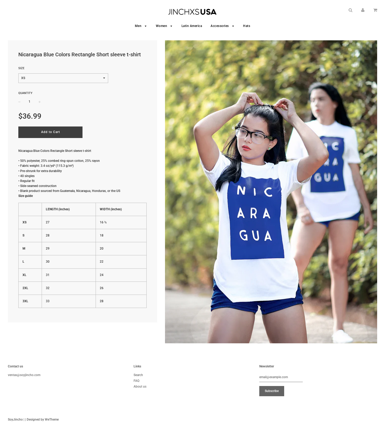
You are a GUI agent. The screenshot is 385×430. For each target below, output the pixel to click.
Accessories (220, 26)
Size (21, 68)
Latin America (192, 26)
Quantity (25, 93)
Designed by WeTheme (43, 419)
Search (138, 375)
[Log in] (363, 10)
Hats (246, 26)
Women (162, 26)
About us (140, 386)
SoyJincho (15, 419)
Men (138, 26)
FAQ (136, 381)
